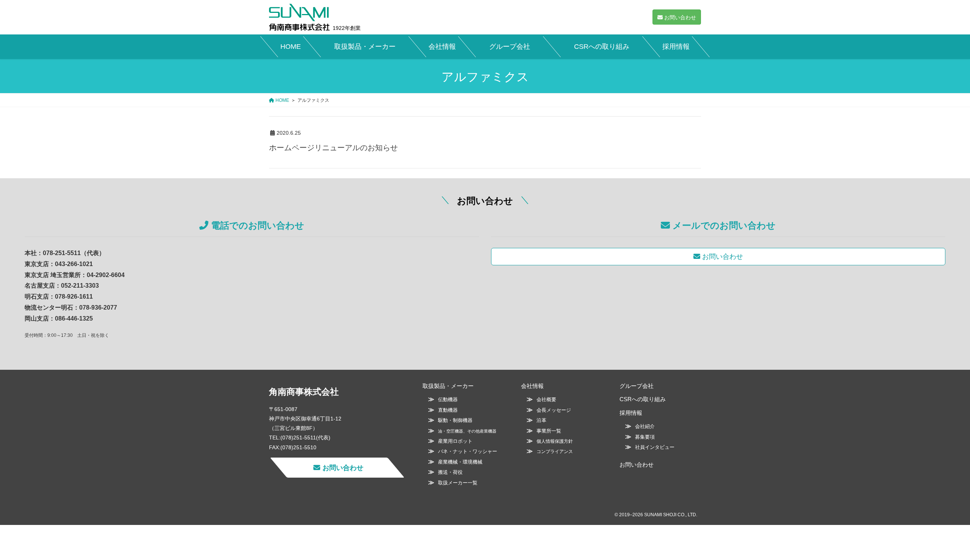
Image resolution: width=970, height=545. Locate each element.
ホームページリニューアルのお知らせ (333, 147)
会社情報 (532, 386)
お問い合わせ (637, 464)
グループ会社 (637, 386)
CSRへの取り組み (643, 399)
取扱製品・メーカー (448, 386)
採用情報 (631, 413)
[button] (676, 17)
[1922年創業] (299, 17)
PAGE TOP (942, 522)
